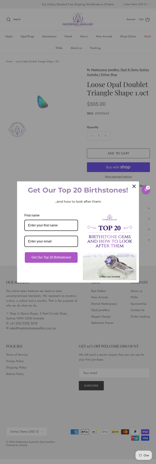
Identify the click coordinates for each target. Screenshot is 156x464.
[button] (146, 190)
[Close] (134, 186)
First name (32, 215)
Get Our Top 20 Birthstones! (51, 257)
